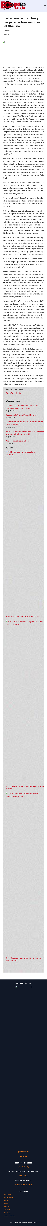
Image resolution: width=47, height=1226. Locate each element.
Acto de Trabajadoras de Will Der (17, 441)
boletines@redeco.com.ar (23, 1185)
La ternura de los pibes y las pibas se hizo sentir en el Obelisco (22, 22)
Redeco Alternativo (21, 1222)
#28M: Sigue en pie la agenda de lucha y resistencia (23, 616)
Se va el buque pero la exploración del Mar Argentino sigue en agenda (24, 959)
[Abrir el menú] (45, 5)
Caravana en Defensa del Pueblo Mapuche (21, 415)
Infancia (6, 34)
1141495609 (23, 1176)
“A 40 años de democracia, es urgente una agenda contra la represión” (25, 787)
